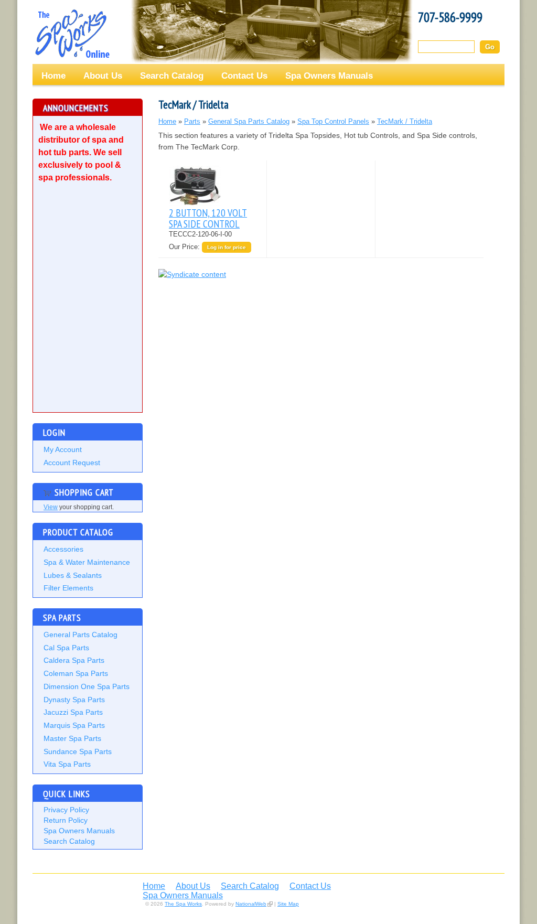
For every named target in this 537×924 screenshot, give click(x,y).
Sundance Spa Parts (78, 751)
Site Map (288, 904)
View (51, 507)
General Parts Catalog (80, 634)
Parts (192, 121)
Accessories (63, 549)
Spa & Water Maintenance (87, 562)
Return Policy (66, 820)
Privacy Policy (66, 809)
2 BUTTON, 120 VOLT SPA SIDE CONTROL (208, 218)
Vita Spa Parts (67, 764)
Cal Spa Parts (66, 647)
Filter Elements (68, 588)
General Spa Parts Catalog (248, 121)
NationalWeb (250, 904)
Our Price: (185, 247)
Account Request (72, 462)
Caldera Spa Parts (74, 660)
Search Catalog (171, 75)
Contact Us (244, 75)
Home (53, 75)
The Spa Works (72, 33)
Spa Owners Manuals (329, 75)
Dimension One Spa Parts (87, 686)
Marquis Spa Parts (74, 725)
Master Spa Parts (72, 738)
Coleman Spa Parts (76, 673)
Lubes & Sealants (73, 575)
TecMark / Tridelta (404, 121)
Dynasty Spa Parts (74, 699)
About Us (102, 75)
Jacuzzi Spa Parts (73, 712)
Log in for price (226, 247)
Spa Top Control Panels (333, 121)
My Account (63, 449)
